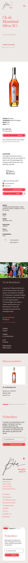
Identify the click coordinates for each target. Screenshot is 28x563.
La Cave (5, 511)
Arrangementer (8, 505)
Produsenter (7, 497)
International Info (9, 503)
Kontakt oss (7, 514)
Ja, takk (7, 444)
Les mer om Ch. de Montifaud (8, 318)
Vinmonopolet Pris (9, 183)
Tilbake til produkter (9, 45)
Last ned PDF (8, 189)
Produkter (6, 494)
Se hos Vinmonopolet (10, 135)
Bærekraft (6, 517)
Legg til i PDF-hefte (10, 193)
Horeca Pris (8, 186)
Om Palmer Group (9, 500)
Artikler (5, 508)
